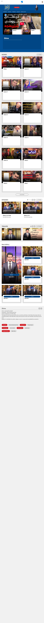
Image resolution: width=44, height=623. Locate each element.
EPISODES (5, 11)
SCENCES (9, 11)
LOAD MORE (22, 194)
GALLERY (18, 11)
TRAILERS (14, 11)
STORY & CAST (23, 11)
